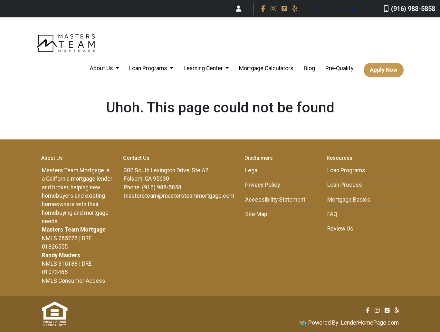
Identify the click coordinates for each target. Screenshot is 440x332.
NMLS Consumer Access (73, 281)
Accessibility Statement (275, 199)
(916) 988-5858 (413, 9)
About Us (102, 68)
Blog (309, 68)
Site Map (256, 214)
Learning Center (204, 68)
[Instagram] (273, 9)
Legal (252, 170)
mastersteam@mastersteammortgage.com (179, 196)
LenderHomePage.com (370, 322)
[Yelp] (294, 9)
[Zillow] (284, 9)
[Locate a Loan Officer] (239, 9)
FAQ (332, 214)
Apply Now (383, 70)
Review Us (340, 228)
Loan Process (344, 185)
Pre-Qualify (339, 68)
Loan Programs (148, 68)
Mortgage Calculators (266, 68)
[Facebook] (263, 9)
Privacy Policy (262, 185)
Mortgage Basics (348, 199)
